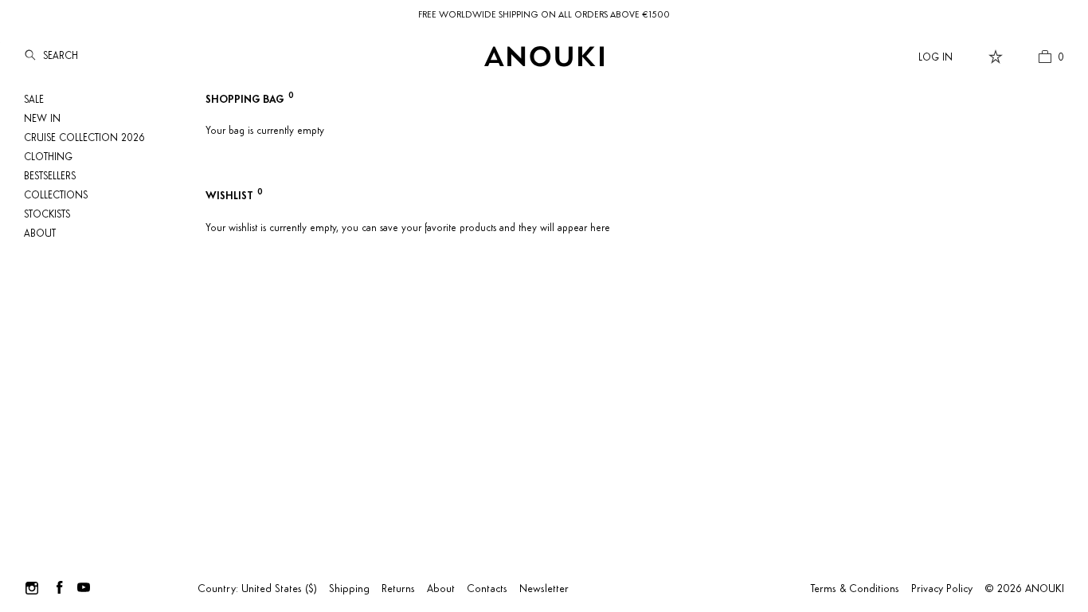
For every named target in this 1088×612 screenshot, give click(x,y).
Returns (398, 589)
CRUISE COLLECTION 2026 (84, 138)
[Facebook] (60, 587)
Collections (56, 195)
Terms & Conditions (855, 589)
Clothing (48, 157)
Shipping (349, 589)
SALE (34, 100)
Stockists (47, 215)
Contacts (487, 589)
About (40, 234)
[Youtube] (84, 587)
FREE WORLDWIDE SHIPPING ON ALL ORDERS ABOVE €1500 (544, 15)
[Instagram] (32, 587)
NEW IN (42, 119)
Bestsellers (50, 176)
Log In (935, 58)
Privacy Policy (942, 589)
